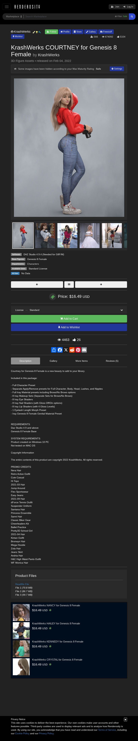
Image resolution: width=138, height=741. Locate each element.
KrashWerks (49, 55)
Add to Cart (70, 318)
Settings (117, 68)
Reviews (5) (112, 361)
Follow (52, 31)
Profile (66, 31)
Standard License (38, 268)
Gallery (92, 31)
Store (79, 31)
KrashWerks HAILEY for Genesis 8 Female (56, 623)
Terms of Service (107, 729)
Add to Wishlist (70, 327)
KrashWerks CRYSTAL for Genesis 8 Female (57, 659)
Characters (33, 263)
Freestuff (107, 31)
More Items (82, 361)
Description (25, 361)
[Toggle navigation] (7, 7)
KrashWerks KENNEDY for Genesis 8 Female (57, 641)
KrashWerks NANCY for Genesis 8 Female (56, 605)
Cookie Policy (22, 733)
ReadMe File (22, 584)
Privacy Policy (46, 733)
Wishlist (18, 36)
